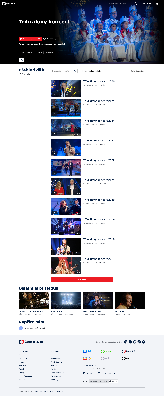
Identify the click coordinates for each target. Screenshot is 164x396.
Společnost (38, 52)
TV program (23, 351)
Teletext (22, 362)
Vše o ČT (22, 380)
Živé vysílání (23, 355)
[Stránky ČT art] (105, 359)
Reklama (54, 355)
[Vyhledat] (75, 71)
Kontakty (54, 380)
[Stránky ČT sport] (107, 352)
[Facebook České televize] (130, 342)
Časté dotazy (56, 376)
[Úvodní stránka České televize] (31, 342)
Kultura (22, 52)
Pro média (55, 351)
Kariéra (53, 369)
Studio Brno (55, 358)
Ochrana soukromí (46, 391)
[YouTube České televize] (134, 342)
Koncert (29, 52)
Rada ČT (54, 365)
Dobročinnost (49, 52)
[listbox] (103, 381)
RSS (144, 391)
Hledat (136, 3)
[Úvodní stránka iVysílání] (10, 3)
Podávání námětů (57, 372)
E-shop (21, 372)
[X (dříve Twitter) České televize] (139, 342)
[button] (67, 88)
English (35, 391)
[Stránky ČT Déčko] (87, 359)
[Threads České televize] (143, 342)
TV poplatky (23, 358)
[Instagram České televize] (126, 342)
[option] (94, 381)
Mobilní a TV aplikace (27, 376)
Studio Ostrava (56, 362)
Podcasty (22, 365)
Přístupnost (59, 391)
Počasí (21, 369)
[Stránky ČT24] (87, 352)
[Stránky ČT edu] (126, 359)
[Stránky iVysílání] (128, 352)
